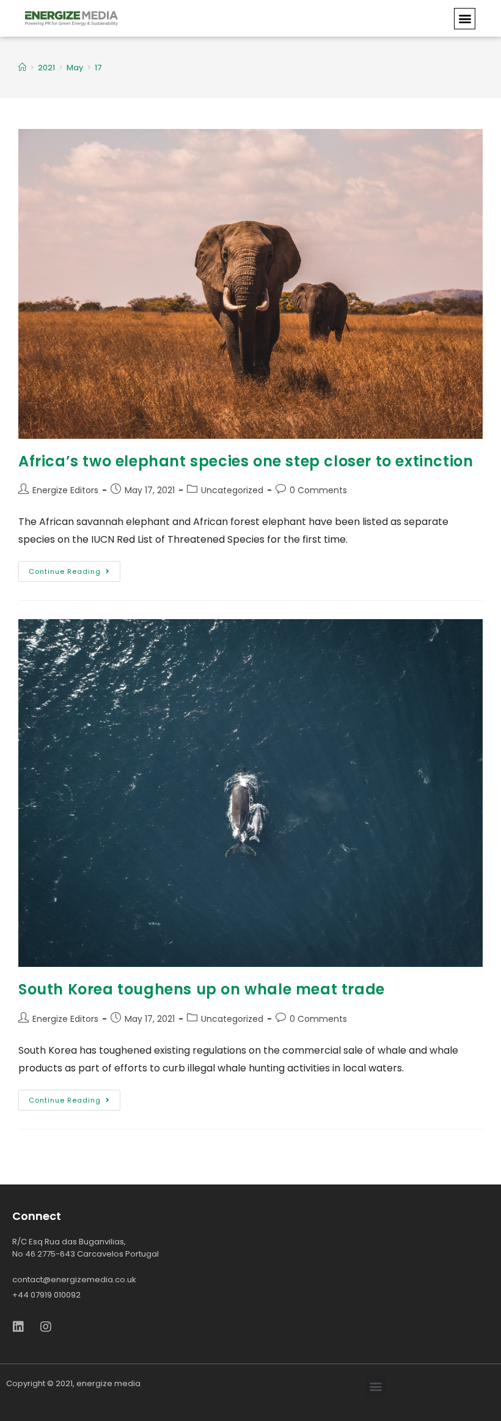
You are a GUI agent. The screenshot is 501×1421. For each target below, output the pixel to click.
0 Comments (318, 490)
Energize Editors (65, 490)
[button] (464, 18)
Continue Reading (65, 571)
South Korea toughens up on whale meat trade (201, 989)
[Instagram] (46, 1327)
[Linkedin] (18, 1327)
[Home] (22, 67)
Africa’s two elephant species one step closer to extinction (245, 461)
